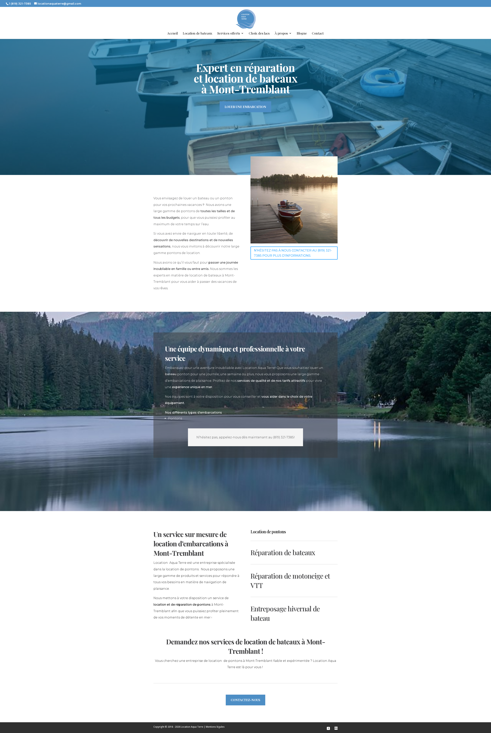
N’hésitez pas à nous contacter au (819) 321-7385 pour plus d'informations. (293, 253)
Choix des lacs (259, 33)
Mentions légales (215, 726)
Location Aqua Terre (192, 726)
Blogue (302, 33)
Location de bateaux (197, 33)
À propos (281, 33)
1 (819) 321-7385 (20, 3)
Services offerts (228, 33)
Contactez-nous (245, 700)
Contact (318, 33)
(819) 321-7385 (283, 437)
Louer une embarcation (245, 107)
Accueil (172, 33)
